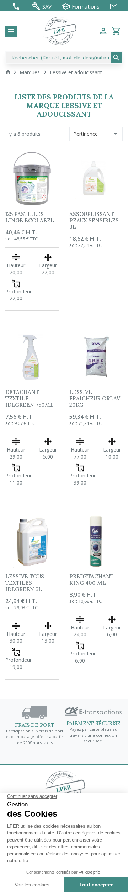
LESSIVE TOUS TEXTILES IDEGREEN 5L (24, 583)
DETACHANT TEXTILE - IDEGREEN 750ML (29, 398)
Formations (86, 7)
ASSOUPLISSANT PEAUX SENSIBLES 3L (94, 220)
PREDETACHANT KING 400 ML (91, 579)
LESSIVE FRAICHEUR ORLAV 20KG (94, 398)
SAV (47, 7)
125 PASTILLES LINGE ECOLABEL (29, 217)
